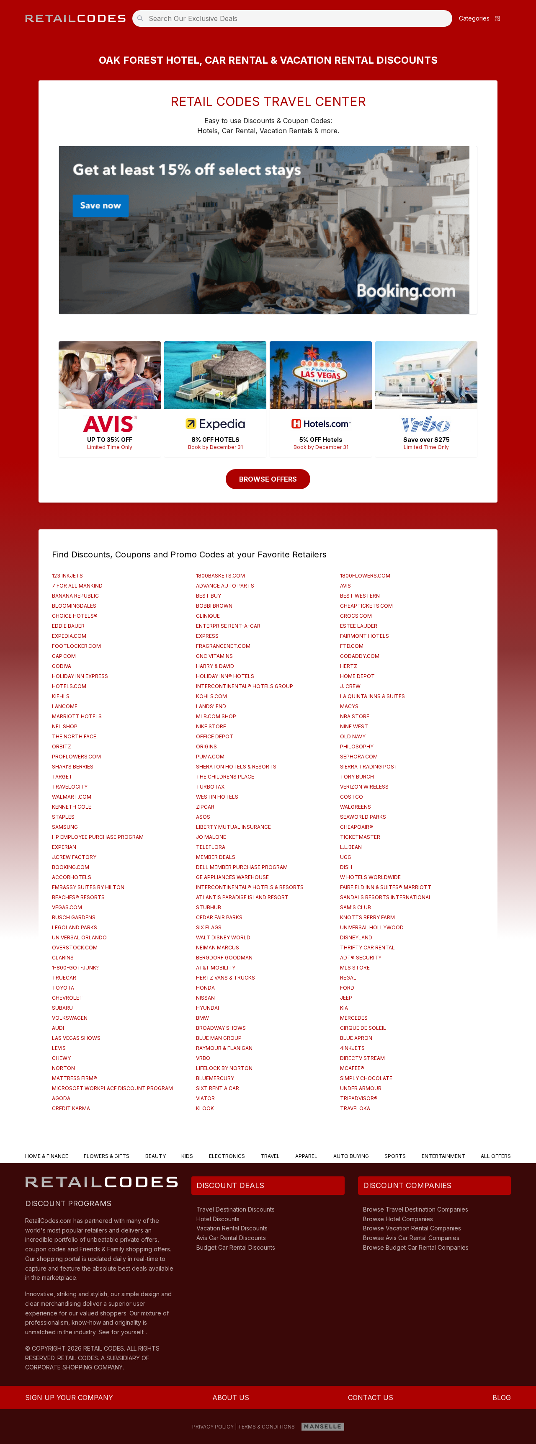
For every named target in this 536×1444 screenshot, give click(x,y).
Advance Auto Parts (225, 586)
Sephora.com (359, 756)
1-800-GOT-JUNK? (75, 967)
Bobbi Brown (214, 606)
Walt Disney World (223, 937)
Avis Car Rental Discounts (231, 1237)
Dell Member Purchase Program (242, 867)
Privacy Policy (213, 1426)
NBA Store (354, 716)
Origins (206, 746)
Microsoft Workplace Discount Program (112, 1088)
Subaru (62, 1008)
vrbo (203, 1058)
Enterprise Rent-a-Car (228, 626)
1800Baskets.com (220, 575)
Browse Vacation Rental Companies (412, 1228)
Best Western (360, 596)
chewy (61, 1058)
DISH (346, 867)
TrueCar (64, 978)
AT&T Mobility (215, 967)
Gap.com (64, 656)
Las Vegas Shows (76, 1038)
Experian (64, 847)
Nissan (205, 998)
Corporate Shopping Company (74, 1367)
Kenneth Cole (71, 807)
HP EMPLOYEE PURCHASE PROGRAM (98, 837)
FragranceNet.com (223, 646)
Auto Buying (351, 1156)
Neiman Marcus (217, 947)
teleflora (210, 847)
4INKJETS (352, 1048)
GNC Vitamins (214, 656)
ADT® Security (360, 957)
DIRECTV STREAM (362, 1058)
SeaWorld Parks (363, 817)
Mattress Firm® (74, 1078)
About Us (230, 1397)
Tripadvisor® (359, 1098)
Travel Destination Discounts (235, 1209)
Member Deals (215, 857)
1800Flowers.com (365, 575)
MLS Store (355, 967)
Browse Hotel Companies (398, 1218)
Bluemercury (215, 1078)
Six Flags (209, 927)
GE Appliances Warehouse (232, 877)
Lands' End (211, 706)
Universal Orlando (79, 937)
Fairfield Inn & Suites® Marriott (385, 887)
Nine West (354, 726)
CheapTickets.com (366, 606)
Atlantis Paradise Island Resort (242, 897)
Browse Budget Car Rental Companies (416, 1247)
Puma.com (210, 756)
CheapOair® (356, 827)
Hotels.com (69, 686)
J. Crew (350, 686)
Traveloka (355, 1108)
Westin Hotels (217, 797)
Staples (63, 817)
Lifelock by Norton (224, 1068)
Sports (395, 1156)
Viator (205, 1098)
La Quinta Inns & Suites (372, 696)
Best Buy (208, 596)
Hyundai (207, 1008)
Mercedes (354, 1018)
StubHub (208, 907)
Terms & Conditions (266, 1426)
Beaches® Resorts (78, 897)
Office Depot (214, 736)
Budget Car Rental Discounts (235, 1247)
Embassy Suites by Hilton (88, 887)
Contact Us (370, 1397)
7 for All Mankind (77, 586)
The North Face (74, 736)
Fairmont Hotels (364, 636)
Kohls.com (211, 696)
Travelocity (70, 787)
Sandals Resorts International (386, 897)
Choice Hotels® (75, 616)
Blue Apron (356, 1038)
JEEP (346, 998)
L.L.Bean (351, 847)
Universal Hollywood (372, 927)
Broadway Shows (221, 1028)
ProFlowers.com (76, 756)
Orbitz (61, 746)
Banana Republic (75, 596)
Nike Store (211, 726)
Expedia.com (69, 636)
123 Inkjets (67, 575)
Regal (348, 978)
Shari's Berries (72, 766)
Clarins (63, 957)
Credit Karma (71, 1108)
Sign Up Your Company (69, 1397)
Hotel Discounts (218, 1218)
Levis (59, 1048)
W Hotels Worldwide (370, 877)
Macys (349, 706)
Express (207, 636)
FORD (347, 988)
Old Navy (353, 736)
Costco (351, 797)
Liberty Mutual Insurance (233, 827)
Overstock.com (75, 947)
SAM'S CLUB (355, 907)
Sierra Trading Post (369, 766)
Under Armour (360, 1088)
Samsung (65, 827)
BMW (202, 1018)
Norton (63, 1068)
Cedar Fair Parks (219, 917)
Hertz (348, 666)
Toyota (63, 988)
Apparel (306, 1156)
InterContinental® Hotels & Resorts (250, 887)
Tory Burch (357, 777)
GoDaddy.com (359, 656)
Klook (205, 1108)
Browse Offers (268, 479)
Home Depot (357, 676)
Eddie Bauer (68, 626)
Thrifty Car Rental (367, 947)
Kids (187, 1156)
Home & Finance (46, 1156)
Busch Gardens (73, 917)
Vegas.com (67, 907)
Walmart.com (71, 797)
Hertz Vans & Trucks (225, 978)
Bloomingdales (74, 606)
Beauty (155, 1156)
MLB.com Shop (216, 716)
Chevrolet (67, 998)
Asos (203, 817)
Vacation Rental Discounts (232, 1228)
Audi (58, 1028)
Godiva (61, 666)
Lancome (64, 706)
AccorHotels (71, 877)
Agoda (61, 1098)
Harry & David (215, 666)
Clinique (208, 616)
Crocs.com (356, 616)
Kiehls (61, 696)
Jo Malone (211, 837)
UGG (345, 857)
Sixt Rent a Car (217, 1088)
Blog (501, 1397)
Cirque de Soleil (363, 1028)
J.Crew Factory (74, 857)
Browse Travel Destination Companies (415, 1209)
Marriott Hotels (77, 716)
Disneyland (356, 937)
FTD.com (351, 646)
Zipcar (205, 807)
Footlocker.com (76, 646)
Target (62, 777)
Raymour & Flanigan (224, 1048)
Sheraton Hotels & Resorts (236, 766)
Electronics (227, 1156)
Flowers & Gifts (106, 1156)
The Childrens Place (225, 777)
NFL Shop (64, 726)
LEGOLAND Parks (74, 927)
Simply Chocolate (366, 1078)
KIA (344, 1008)
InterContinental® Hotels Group (244, 686)
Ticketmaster (360, 837)
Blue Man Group (219, 1038)
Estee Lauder (358, 626)
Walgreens (355, 807)
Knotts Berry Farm (367, 917)
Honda (205, 988)
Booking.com (70, 867)
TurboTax (210, 787)
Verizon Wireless (364, 787)
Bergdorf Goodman (224, 957)
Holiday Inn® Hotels (225, 676)
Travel (270, 1156)
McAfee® (352, 1068)
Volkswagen (70, 1018)
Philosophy (357, 746)
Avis (345, 586)
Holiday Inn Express (80, 676)
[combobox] (295, 18)
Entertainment (443, 1156)
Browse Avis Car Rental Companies (411, 1237)
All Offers (496, 1156)
